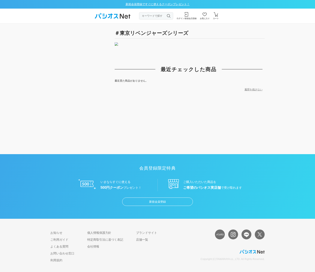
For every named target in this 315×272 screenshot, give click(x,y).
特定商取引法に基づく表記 (105, 239)
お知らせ (56, 232)
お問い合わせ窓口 (62, 253)
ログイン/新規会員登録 (186, 18)
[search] (169, 16)
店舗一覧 (142, 239)
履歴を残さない (253, 89)
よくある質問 (59, 246)
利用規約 (56, 260)
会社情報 (93, 246)
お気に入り (205, 18)
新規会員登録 (157, 201)
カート (216, 18)
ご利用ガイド (59, 239)
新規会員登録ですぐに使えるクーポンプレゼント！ (158, 4)
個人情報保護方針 (99, 232)
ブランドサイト (146, 232)
